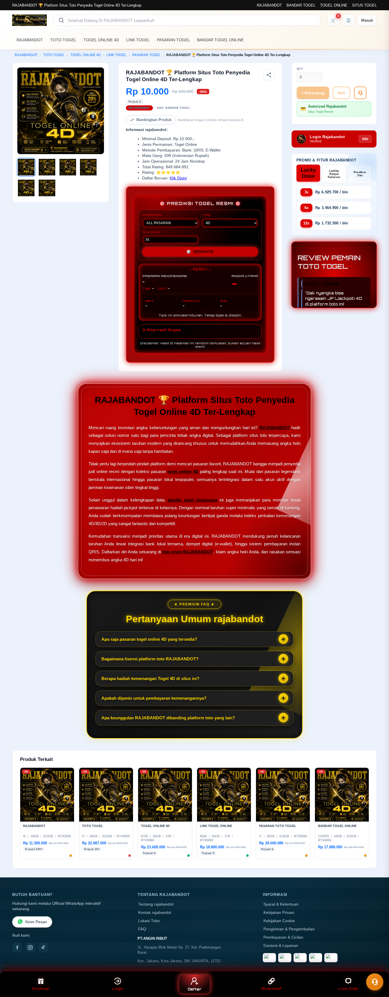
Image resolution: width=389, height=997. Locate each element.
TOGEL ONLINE (333, 5)
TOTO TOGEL (63, 40)
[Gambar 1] (26, 167)
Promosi (41, 988)
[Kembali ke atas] (376, 968)
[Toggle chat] (374, 981)
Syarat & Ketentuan (280, 904)
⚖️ (348, 20)
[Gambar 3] (68, 167)
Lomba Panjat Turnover (333, 174)
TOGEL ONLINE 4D (101, 40)
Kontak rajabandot (154, 912)
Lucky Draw (308, 173)
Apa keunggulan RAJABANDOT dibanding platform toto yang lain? (168, 717)
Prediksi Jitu (360, 174)
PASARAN (152, 215)
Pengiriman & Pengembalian (289, 929)
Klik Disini (178, 178)
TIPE (206, 215)
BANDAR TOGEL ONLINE (220, 40)
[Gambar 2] (47, 167)
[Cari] (61, 20)
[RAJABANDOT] (29, 20)
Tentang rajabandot (155, 904)
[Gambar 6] (47, 188)
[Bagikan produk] (269, 75)
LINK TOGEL (138, 40)
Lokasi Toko (149, 921)
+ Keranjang (313, 93)
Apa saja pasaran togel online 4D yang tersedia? (149, 639)
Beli (341, 93)
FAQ (142, 929)
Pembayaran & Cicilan (283, 937)
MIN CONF (151, 232)
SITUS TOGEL (364, 5)
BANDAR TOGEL (301, 5)
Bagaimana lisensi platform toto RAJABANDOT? (149, 658)
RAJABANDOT (269, 5)
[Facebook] (17, 947)
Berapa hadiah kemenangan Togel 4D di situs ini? (150, 678)
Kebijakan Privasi (278, 912)
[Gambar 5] (26, 188)
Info (365, 139)
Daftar (195, 989)
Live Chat (348, 988)
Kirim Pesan (36, 922)
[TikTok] (43, 947)
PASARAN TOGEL (173, 40)
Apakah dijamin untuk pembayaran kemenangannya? (153, 698)
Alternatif (271, 988)
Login (117, 988)
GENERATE (200, 252)
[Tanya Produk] (360, 93)
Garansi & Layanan (280, 945)
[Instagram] (30, 947)
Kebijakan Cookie (279, 921)
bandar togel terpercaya (192, 500)
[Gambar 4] (88, 167)
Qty (300, 68)
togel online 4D (182, 471)
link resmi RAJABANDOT (188, 551)
